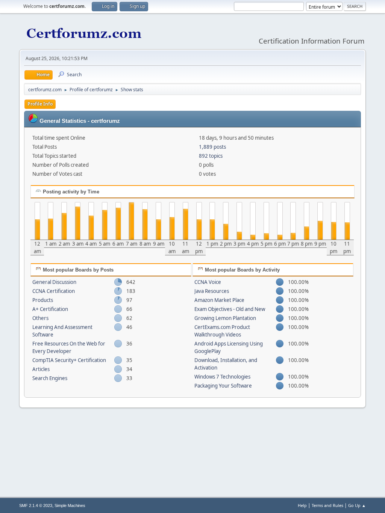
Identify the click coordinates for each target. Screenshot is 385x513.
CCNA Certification (53, 291)
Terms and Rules (327, 505)
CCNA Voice (207, 282)
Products (42, 300)
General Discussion (54, 282)
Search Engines (49, 378)
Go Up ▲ (357, 505)
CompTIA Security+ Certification (69, 360)
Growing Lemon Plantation (225, 318)
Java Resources (211, 291)
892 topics (211, 155)
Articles (41, 369)
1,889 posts (212, 146)
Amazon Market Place (219, 300)
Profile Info (40, 104)
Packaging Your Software (223, 385)
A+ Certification (50, 309)
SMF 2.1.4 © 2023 (35, 505)
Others (40, 318)
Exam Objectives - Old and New (229, 309)
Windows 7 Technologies (222, 376)
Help (302, 505)
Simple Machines (70, 505)
